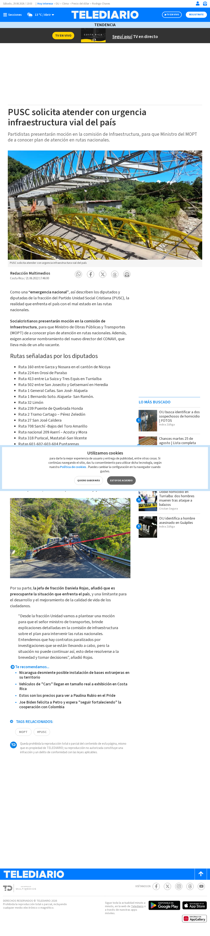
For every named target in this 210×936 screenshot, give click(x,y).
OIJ (57, 4)
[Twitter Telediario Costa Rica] (167, 886)
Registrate (196, 14)
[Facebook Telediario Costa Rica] (156, 886)
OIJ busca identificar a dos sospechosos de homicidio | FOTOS (179, 416)
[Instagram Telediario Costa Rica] (178, 886)
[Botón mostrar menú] (13, 15)
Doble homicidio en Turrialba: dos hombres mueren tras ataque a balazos (176, 498)
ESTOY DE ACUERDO (121, 480)
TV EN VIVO (173, 14)
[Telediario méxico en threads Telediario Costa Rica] (190, 886)
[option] (105, 208)
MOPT (23, 732)
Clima (65, 4)
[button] (78, 274)
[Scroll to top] (201, 874)
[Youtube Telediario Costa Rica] (201, 886)
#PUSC (42, 732)
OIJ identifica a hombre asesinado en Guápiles (177, 520)
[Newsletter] (205, 4)
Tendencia (105, 25)
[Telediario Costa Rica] (105, 15)
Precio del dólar (80, 4)
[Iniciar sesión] (198, 3)
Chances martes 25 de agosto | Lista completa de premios (177, 443)
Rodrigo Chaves (101, 4)
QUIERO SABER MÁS (88, 480)
